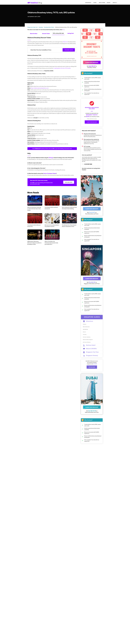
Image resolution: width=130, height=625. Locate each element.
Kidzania (84, 324)
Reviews (108, 2)
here (63, 29)
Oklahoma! (65, 41)
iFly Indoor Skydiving (86, 337)
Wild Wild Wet (85, 329)
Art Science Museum (87, 342)
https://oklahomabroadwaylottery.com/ (40, 88)
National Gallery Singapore (88, 339)
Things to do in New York (32, 27)
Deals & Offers (102, 2)
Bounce (84, 332)
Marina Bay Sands (86, 326)
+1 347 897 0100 (88, 164)
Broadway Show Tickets (49, 27)
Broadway (41, 27)
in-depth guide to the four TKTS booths (62, 68)
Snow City (84, 334)
